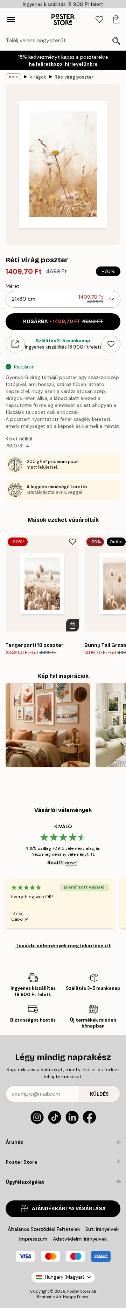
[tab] (99, 20)
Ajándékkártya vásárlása (69, 1209)
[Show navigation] (11, 19)
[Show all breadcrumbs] (13, 76)
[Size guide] (15, 344)
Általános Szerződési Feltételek (44, 1229)
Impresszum (33, 1239)
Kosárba (63, 321)
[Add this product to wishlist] (110, 344)
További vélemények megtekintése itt (63, 945)
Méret (12, 286)
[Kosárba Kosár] (72, 625)
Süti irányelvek (102, 1229)
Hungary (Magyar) (64, 1277)
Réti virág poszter (74, 77)
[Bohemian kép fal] (48, 725)
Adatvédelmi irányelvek (80, 1239)
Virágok (37, 77)
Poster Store (78, 1291)
